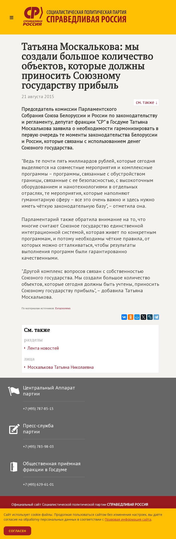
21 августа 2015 (38, 96)
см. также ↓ (146, 102)
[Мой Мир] (137, 317)
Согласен (17, 531)
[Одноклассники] (130, 317)
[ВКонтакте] (124, 317)
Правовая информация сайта (128, 519)
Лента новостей (43, 348)
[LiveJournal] (150, 317)
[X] (143, 317)
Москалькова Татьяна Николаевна (61, 367)
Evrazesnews (63, 308)
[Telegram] (156, 317)
